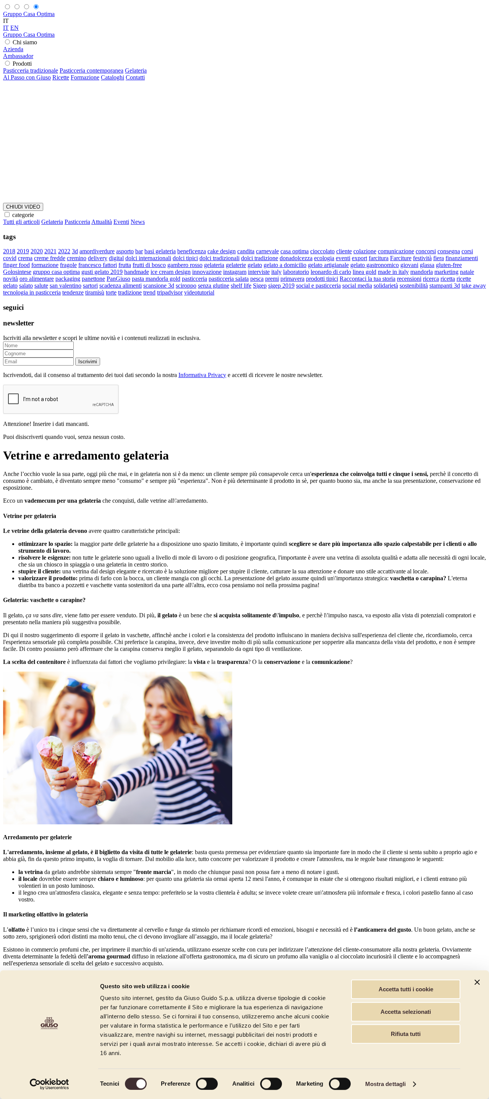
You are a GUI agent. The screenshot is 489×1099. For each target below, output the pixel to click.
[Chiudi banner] (477, 982)
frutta (124, 265)
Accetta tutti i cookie (406, 989)
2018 (9, 251)
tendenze (73, 292)
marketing (446, 272)
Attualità (101, 222)
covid (9, 258)
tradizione (130, 292)
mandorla (421, 272)
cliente (344, 251)
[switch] (207, 1084)
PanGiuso (118, 278)
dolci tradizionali (219, 258)
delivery (97, 258)
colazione (364, 251)
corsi (467, 251)
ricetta (447, 278)
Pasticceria (77, 222)
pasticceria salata (229, 278)
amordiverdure (97, 251)
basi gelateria (160, 251)
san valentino (65, 285)
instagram (234, 272)
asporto (125, 251)
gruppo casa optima (56, 272)
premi (272, 278)
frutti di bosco (149, 265)
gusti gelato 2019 (102, 272)
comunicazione (396, 251)
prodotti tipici (322, 278)
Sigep (260, 285)
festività (422, 258)
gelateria (214, 265)
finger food (16, 265)
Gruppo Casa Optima (29, 14)
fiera (438, 258)
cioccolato (322, 251)
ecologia (324, 258)
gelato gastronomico (374, 265)
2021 (50, 251)
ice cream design (171, 272)
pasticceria (194, 278)
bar (139, 251)
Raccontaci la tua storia (367, 278)
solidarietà (386, 285)
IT (6, 27)
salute (41, 285)
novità (10, 278)
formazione (44, 265)
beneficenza (191, 251)
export (359, 258)
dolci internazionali (148, 258)
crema (25, 258)
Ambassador (18, 56)
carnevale (267, 251)
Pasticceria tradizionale (30, 70)
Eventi (121, 222)
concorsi (426, 251)
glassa (427, 265)
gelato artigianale (328, 265)
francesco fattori (97, 265)
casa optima (294, 251)
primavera (292, 278)
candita (245, 251)
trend (149, 292)
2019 (23, 251)
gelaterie (236, 265)
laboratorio (296, 272)
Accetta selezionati (406, 1011)
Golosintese (17, 272)
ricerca (431, 278)
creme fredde (49, 258)
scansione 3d (158, 285)
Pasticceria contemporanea (91, 70)
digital (116, 258)
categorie (23, 215)
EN (14, 27)
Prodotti (22, 63)
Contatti (135, 77)
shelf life (241, 285)
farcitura (379, 258)
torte (111, 292)
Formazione (85, 77)
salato (26, 285)
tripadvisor (170, 292)
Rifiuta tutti (406, 1034)
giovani (409, 265)
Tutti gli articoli (21, 222)
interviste (259, 272)
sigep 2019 (281, 285)
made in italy (393, 272)
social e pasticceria (318, 285)
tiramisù (94, 292)
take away (473, 285)
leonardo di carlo (331, 272)
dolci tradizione (259, 258)
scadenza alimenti (120, 285)
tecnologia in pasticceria (32, 292)
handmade (136, 272)
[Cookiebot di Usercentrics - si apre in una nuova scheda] (49, 1084)
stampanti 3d (444, 285)
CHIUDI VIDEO (23, 207)
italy (276, 272)
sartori (90, 285)
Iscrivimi (87, 361)
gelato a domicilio (285, 265)
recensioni (409, 278)
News (138, 222)
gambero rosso (184, 265)
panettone (93, 278)
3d (75, 251)
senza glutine (213, 285)
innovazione (207, 272)
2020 (37, 251)
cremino (76, 258)
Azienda (13, 49)
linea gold (364, 272)
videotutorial (199, 292)
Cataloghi (112, 77)
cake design (221, 251)
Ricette (60, 77)
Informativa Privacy (202, 375)
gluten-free (449, 265)
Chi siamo (25, 42)
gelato (255, 265)
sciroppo (186, 285)
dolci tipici (185, 258)
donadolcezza (296, 258)
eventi (343, 258)
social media (357, 285)
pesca (257, 278)
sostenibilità (414, 285)
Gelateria (136, 70)
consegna (448, 251)
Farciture (400, 258)
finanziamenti (461, 258)
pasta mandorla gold (156, 278)
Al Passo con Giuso (27, 77)
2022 (64, 251)
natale (467, 272)
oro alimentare (36, 278)
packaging (67, 278)
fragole (68, 265)
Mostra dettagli (385, 1084)
